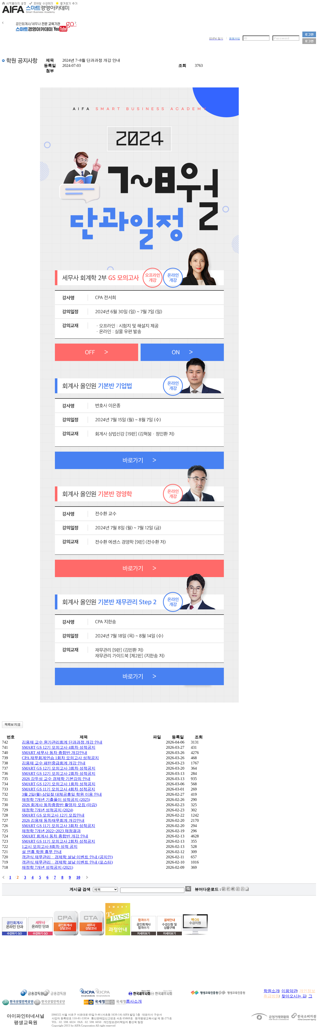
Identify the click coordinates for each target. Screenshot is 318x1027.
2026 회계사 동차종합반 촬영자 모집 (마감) (59, 805)
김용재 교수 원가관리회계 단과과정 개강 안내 (62, 742)
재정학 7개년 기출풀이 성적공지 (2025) (56, 799)
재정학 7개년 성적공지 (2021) (47, 867)
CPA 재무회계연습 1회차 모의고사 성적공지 (60, 758)
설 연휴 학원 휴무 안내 (42, 852)
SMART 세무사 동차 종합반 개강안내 (54, 752)
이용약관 (289, 991)
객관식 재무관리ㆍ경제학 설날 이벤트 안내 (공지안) (67, 857)
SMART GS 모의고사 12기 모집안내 (53, 815)
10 (78, 877)
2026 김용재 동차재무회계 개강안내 (53, 820)
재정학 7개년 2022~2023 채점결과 (51, 831)
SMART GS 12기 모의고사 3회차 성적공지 (58, 768)
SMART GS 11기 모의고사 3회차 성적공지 (58, 826)
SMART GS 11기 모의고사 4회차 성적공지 (58, 789)
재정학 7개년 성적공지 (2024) (47, 810)
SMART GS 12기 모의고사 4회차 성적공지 (58, 747)
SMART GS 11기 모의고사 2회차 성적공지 (58, 841)
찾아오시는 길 (293, 996)
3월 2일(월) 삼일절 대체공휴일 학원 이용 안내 (62, 794)
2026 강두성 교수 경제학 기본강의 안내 (56, 779)
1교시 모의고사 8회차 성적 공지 (50, 846)
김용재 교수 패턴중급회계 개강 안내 (53, 763)
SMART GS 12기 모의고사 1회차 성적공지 (58, 784)
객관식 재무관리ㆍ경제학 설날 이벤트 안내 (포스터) (67, 862)
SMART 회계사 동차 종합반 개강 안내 (55, 836)
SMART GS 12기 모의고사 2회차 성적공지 (58, 773)
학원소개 (271, 991)
